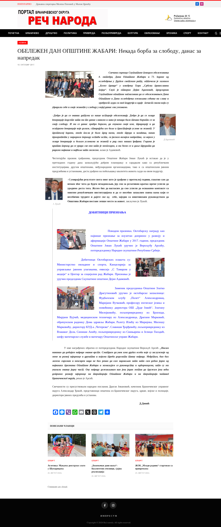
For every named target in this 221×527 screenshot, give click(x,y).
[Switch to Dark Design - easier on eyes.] (216, 33)
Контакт (203, 33)
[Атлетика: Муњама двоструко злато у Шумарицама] (67, 445)
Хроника (171, 33)
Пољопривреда (111, 33)
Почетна (13, 33)
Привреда (89, 33)
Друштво (51, 33)
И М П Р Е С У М (108, 515)
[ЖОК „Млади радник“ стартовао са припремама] (154, 445)
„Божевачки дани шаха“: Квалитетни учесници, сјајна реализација (107, 468)
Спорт (187, 33)
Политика (70, 33)
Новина (22, 43)
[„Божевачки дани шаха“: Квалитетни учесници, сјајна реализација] (111, 445)
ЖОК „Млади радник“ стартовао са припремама (154, 467)
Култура (133, 33)
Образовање (152, 33)
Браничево (32, 33)
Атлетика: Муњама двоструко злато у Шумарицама (66, 467)
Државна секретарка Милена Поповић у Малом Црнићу (63, 4)
